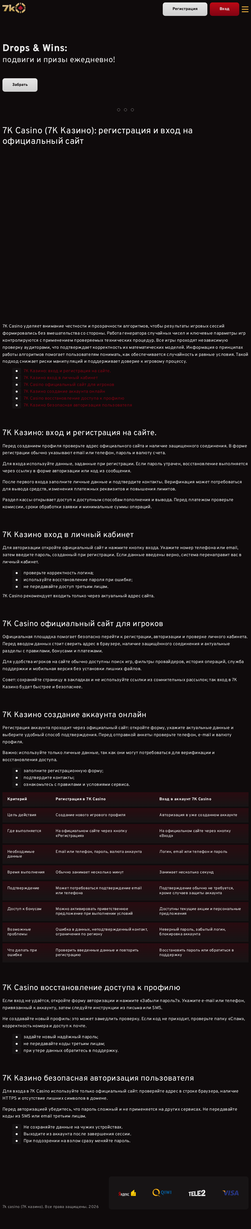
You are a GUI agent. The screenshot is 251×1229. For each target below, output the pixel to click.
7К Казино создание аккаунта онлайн (64, 392)
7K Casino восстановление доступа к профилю (74, 398)
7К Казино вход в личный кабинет (61, 378)
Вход (224, 9)
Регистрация (185, 9)
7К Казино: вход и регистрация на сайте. (67, 371)
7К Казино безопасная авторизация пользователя (78, 405)
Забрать (20, 84)
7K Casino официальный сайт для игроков (69, 385)
